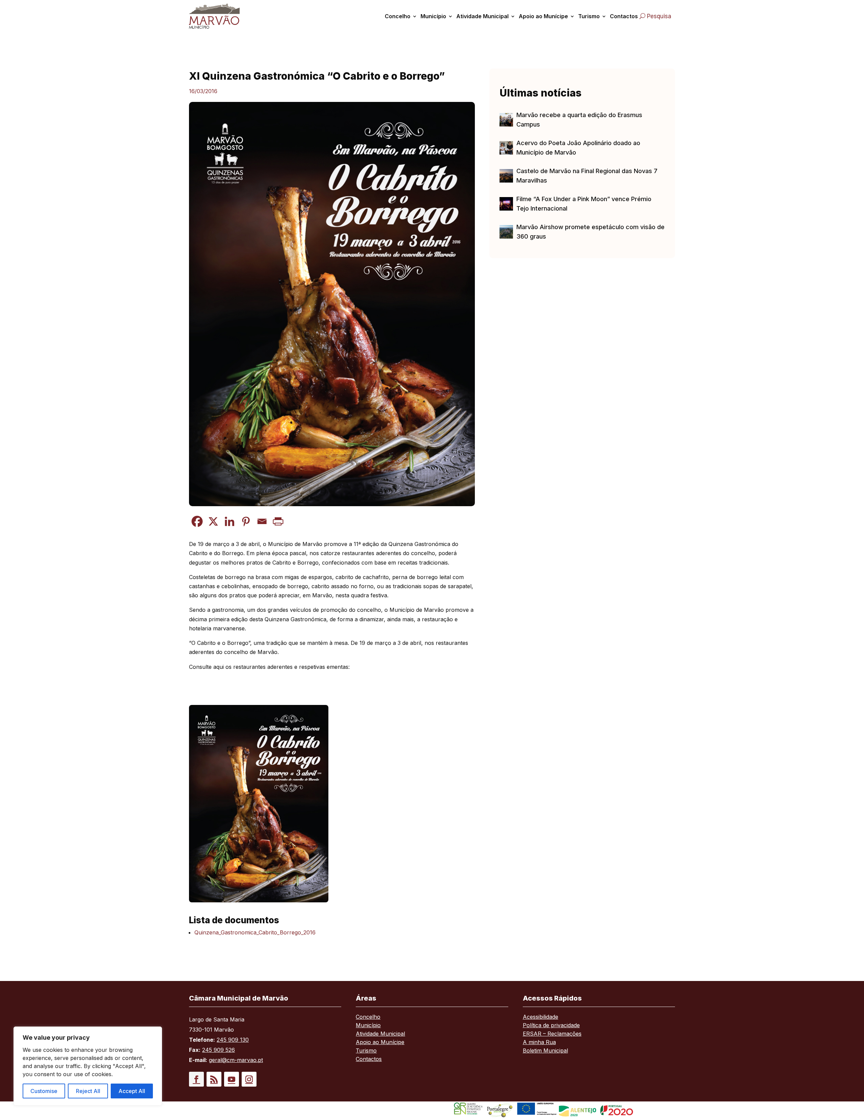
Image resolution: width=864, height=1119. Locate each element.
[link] (222, 16)
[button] (196, 1079)
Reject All (88, 1091)
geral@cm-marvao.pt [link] (236, 1060)
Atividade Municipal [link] (482, 16)
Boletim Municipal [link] (545, 1051)
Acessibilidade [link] (540, 1017)
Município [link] (433, 16)
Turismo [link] (589, 16)
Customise (43, 1091)
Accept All (131, 1091)
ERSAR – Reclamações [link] (552, 1034)
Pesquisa (659, 16)
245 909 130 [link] (233, 1039)
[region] (88, 1066)
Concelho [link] (397, 16)
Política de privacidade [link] (551, 1026)
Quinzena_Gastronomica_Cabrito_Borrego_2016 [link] (255, 932)
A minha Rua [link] (539, 1042)
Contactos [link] (624, 16)
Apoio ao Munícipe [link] (543, 16)
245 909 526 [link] (218, 1049)
